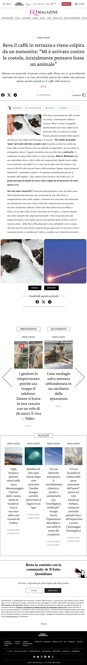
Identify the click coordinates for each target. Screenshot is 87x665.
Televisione (26, 18)
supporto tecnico (12, 616)
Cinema (35, 18)
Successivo (58, 328)
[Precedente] (7, 377)
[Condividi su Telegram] (15, 95)
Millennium (41, 4)
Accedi (34, 590)
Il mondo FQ (53, 4)
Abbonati (66, 4)
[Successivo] (80, 377)
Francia (34, 288)
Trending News (7, 18)
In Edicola (28, 4)
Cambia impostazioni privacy (27, 643)
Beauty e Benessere (72, 18)
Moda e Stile (58, 18)
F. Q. (44, 87)
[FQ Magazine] (43, 12)
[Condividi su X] (9, 95)
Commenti (76, 95)
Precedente (28, 328)
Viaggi (49, 18)
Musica (42, 18)
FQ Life (17, 18)
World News (43, 38)
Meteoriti (51, 288)
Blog (35, 4)
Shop (47, 4)
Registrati (53, 590)
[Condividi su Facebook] (3, 95)
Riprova (44, 624)
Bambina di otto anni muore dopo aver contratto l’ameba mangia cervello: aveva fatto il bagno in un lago (33, 488)
